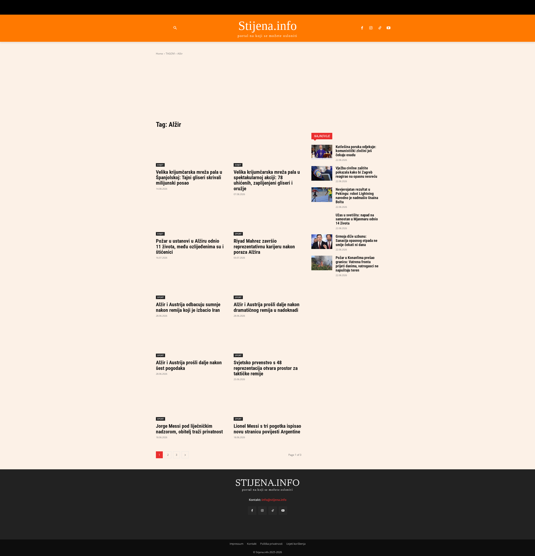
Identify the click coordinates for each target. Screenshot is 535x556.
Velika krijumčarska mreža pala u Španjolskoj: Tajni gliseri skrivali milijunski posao (189, 177)
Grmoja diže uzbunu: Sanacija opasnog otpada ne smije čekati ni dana (356, 240)
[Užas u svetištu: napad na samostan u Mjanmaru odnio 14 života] (321, 220)
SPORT (238, 233)
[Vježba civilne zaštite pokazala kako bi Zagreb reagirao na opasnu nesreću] (321, 173)
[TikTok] (379, 28)
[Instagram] (370, 28)
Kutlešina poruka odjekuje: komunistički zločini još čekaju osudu (356, 151)
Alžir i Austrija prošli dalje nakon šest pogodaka (189, 365)
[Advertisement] (267, 88)
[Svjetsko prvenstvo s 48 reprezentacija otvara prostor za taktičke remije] (267, 340)
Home (159, 53)
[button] (175, 28)
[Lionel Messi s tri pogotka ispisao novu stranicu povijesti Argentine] (267, 404)
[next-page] (185, 454)
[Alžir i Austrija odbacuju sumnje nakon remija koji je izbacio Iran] (190, 282)
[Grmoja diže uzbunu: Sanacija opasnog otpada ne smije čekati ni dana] (321, 241)
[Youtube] (388, 28)
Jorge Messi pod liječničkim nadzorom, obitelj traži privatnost (189, 428)
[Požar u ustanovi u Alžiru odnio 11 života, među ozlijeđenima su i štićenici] (190, 219)
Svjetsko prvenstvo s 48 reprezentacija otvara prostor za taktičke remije (266, 368)
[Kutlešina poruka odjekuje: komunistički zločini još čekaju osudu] (321, 152)
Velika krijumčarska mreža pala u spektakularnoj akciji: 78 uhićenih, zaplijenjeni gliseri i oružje (267, 180)
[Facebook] (362, 28)
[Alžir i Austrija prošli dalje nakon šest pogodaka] (190, 340)
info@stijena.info (274, 500)
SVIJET (160, 164)
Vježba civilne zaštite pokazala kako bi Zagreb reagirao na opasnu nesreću (356, 172)
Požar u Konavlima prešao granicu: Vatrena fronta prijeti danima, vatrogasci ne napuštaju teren (357, 263)
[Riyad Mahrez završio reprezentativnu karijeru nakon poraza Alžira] (267, 219)
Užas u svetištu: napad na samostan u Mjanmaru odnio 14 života (357, 219)
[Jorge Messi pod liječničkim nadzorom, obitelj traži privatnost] (190, 404)
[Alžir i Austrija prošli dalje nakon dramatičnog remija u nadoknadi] (267, 282)
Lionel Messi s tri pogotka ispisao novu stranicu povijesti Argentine (267, 428)
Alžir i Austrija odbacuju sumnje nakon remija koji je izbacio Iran (188, 307)
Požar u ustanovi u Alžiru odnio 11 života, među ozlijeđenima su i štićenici (190, 246)
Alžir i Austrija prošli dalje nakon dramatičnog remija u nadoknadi (266, 307)
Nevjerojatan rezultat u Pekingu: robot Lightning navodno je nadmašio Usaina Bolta (357, 195)
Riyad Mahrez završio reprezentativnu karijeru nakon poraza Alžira (264, 246)
